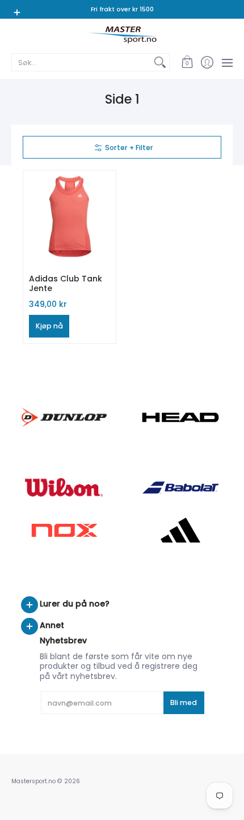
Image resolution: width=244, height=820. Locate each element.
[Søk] (160, 62)
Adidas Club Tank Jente (65, 283)
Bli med (183, 702)
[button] (187, 62)
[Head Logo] (180, 417)
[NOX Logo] (63, 530)
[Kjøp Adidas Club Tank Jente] (69, 216)
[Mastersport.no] (122, 35)
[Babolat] (180, 487)
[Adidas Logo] (180, 530)
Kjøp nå (49, 326)
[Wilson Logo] (63, 487)
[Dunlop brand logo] (63, 417)
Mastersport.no (33, 781)
